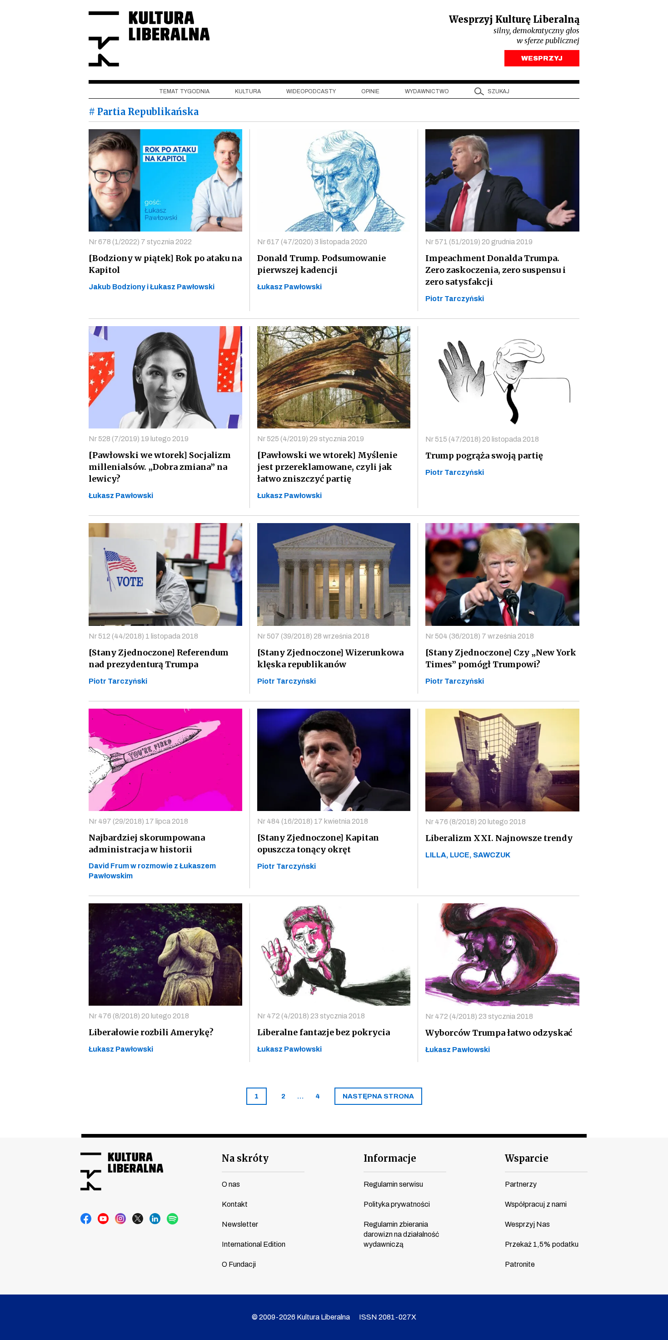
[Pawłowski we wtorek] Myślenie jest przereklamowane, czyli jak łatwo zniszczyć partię (327, 467)
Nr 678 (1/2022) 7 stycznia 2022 (140, 242)
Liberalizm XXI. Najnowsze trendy (499, 838)
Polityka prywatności (397, 1204)
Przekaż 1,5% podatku (541, 1244)
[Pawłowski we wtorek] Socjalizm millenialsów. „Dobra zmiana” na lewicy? (160, 467)
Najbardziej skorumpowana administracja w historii (147, 843)
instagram (121, 1219)
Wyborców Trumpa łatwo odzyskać (498, 1033)
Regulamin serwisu (393, 1184)
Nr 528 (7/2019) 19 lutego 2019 (139, 439)
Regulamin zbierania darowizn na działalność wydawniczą (401, 1234)
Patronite (520, 1264)
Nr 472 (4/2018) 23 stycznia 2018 (311, 1016)
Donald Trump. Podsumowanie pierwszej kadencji (321, 264)
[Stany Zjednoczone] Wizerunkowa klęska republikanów (330, 658)
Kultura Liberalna (149, 38)
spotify (173, 1219)
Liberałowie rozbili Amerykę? (151, 1032)
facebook (86, 1219)
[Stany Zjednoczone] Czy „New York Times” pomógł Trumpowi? (500, 658)
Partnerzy (521, 1184)
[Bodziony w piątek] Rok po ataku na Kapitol (165, 264)
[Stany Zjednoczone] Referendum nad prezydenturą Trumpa (159, 658)
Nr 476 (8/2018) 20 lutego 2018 (475, 822)
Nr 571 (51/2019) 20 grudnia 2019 (479, 242)
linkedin (155, 1219)
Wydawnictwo (427, 91)
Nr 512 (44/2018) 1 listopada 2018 (143, 636)
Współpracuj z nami (536, 1204)
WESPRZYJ (542, 58)
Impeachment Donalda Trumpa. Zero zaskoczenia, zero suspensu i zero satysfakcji (495, 270)
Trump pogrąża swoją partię (484, 455)
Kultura (248, 91)
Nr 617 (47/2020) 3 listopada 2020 (312, 242)
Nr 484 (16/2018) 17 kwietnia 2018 (312, 821)
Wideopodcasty (311, 91)
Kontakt (235, 1204)
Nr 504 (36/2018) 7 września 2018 (479, 636)
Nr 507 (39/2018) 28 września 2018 (313, 636)
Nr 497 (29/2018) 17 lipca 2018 (138, 821)
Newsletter (240, 1224)
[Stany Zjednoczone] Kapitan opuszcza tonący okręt (318, 843)
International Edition (253, 1244)
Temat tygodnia (184, 91)
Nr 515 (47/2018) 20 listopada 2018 (482, 439)
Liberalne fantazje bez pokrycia (323, 1032)
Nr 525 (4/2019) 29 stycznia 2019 (310, 439)
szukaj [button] (498, 91)
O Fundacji (239, 1264)
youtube (104, 1219)
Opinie (370, 91)
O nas (231, 1184)
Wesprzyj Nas (527, 1224)
